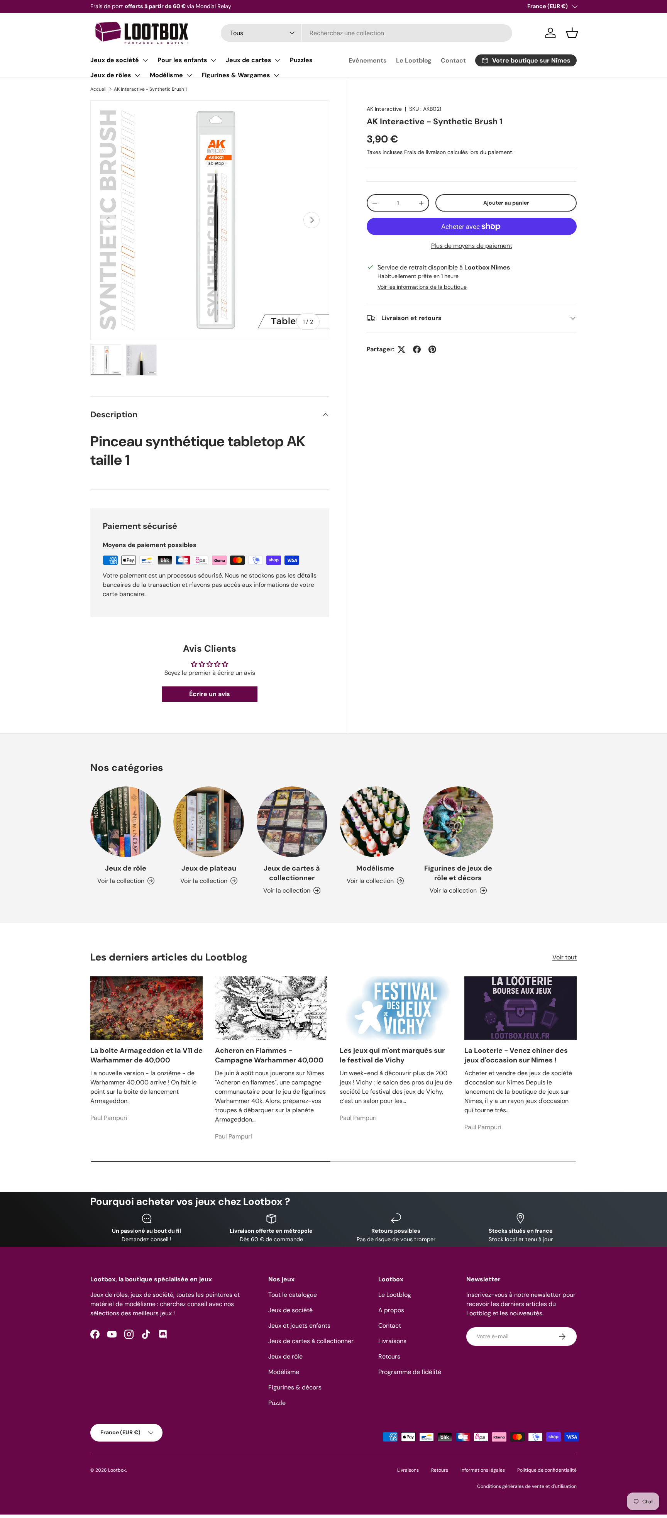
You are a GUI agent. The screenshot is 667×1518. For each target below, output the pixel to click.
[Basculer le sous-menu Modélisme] (189, 75)
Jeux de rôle (125, 868)
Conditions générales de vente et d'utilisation (527, 1486)
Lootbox (117, 1470)
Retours (389, 1356)
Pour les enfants (182, 60)
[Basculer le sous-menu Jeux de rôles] (137, 75)
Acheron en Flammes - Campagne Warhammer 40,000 (269, 1055)
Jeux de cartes (248, 60)
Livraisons (392, 1341)
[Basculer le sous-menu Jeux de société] (145, 60)
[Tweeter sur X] (401, 349)
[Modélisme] (375, 821)
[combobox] (366, 33)
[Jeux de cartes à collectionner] (292, 821)
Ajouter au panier (506, 202)
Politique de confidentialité (547, 1470)
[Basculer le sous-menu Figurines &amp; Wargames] (276, 75)
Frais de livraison (425, 152)
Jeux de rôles (110, 75)
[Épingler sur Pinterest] (432, 349)
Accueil (98, 89)
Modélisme (166, 75)
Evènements (368, 60)
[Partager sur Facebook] (417, 349)
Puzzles (301, 60)
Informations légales (482, 1470)
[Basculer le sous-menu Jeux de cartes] (277, 60)
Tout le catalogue (292, 1295)
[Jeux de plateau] (208, 821)
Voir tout (564, 957)
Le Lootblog (414, 60)
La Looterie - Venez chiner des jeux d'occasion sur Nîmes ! (516, 1055)
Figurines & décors (295, 1387)
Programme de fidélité (409, 1372)
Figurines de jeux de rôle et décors (458, 873)
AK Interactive (384, 108)
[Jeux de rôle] (125, 821)
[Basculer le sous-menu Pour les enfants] (213, 60)
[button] (572, 32)
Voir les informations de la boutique (422, 286)
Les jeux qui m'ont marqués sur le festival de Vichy (392, 1055)
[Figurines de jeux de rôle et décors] (458, 821)
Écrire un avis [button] (209, 694)
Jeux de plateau (208, 868)
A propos (391, 1310)
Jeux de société (114, 60)
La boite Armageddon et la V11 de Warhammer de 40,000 (146, 1055)
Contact (453, 60)
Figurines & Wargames (235, 75)
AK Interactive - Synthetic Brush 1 (150, 89)
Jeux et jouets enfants (299, 1325)
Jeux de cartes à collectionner (292, 873)
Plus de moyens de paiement (471, 246)
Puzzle (277, 1403)
